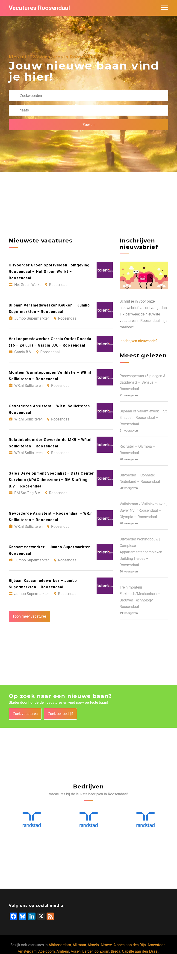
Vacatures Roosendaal (39, 8)
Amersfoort (157, 945)
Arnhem (62, 951)
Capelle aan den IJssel (140, 951)
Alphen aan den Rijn (129, 945)
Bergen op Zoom (95, 951)
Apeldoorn (46, 951)
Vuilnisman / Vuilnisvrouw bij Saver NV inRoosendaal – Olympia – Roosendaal (143, 510)
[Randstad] (31, 819)
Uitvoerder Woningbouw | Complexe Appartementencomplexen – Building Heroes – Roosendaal (143, 552)
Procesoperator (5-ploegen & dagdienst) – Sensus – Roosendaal (142, 382)
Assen (76, 951)
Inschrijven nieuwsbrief (138, 341)
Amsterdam (27, 951)
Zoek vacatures (25, 714)
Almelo (93, 945)
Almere (106, 945)
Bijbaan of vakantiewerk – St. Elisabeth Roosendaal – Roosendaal (144, 417)
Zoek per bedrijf (60, 714)
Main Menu (164, 7)
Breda (115, 951)
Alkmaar (79, 945)
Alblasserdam (60, 945)
